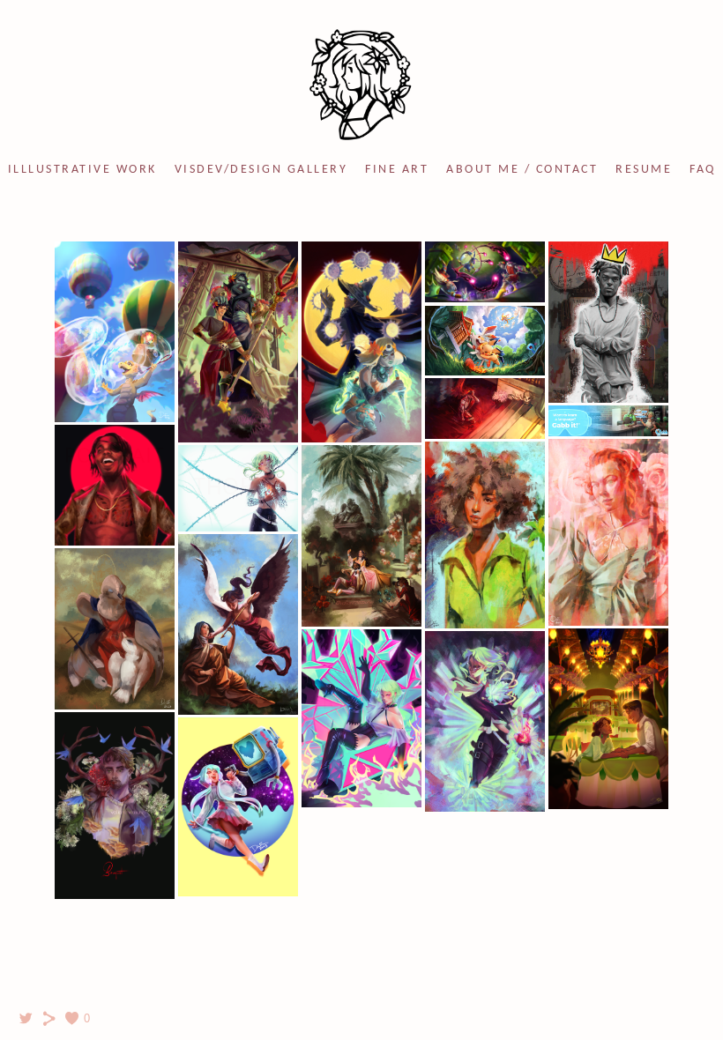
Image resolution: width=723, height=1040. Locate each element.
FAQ (702, 169)
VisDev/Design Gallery (261, 169)
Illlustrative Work (82, 169)
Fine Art (397, 169)
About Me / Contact (522, 169)
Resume (643, 169)
